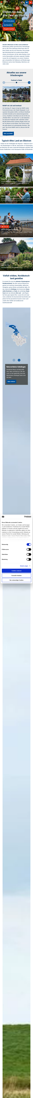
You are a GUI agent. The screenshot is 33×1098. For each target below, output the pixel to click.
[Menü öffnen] (27, 2)
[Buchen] (30, 2)
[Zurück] (4, 82)
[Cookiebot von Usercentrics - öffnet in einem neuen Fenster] (24, 517)
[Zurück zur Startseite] (4, 2)
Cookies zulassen (16, 570)
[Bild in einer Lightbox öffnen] (16, 94)
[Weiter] (29, 82)
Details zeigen (24, 566)
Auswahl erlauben (16, 575)
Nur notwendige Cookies (16, 580)
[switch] (29, 549)
